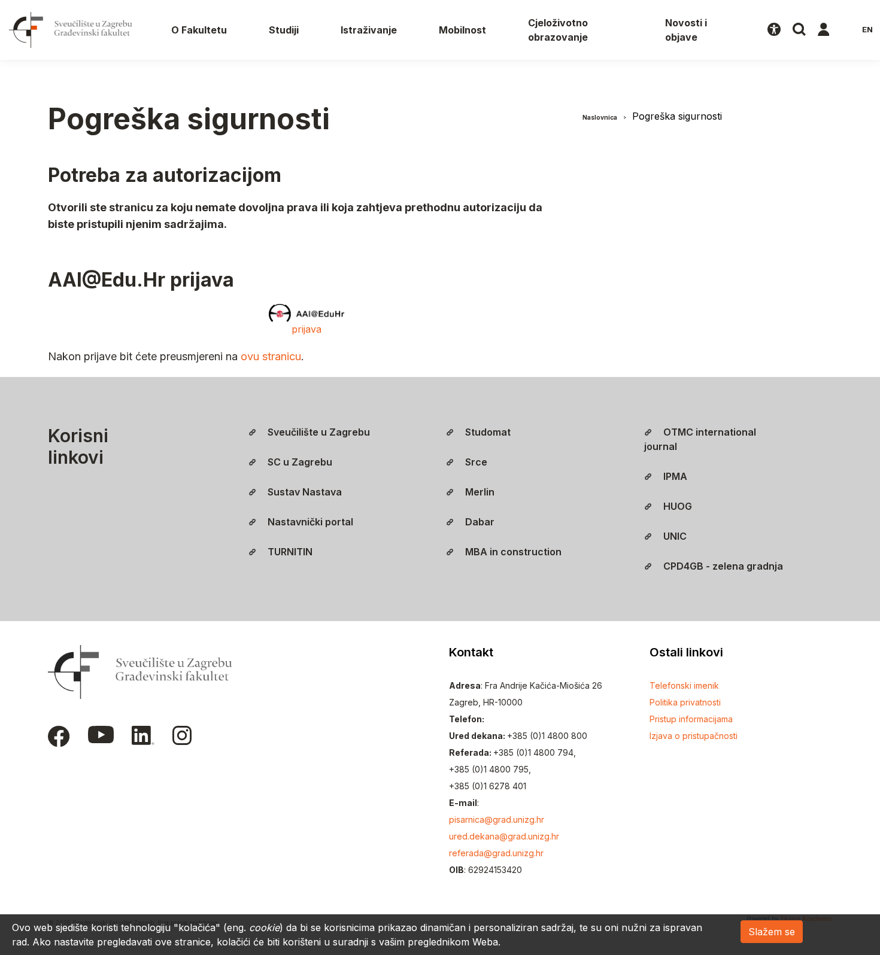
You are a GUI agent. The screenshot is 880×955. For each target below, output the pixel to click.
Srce (475, 462)
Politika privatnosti (685, 702)
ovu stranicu (271, 356)
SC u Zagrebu (298, 462)
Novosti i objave (686, 30)
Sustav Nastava (303, 492)
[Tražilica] (799, 30)
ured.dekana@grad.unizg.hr (504, 836)
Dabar (478, 522)
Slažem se (771, 932)
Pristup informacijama (691, 719)
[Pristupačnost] (774, 30)
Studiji (284, 30)
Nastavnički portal (309, 522)
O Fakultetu (199, 30)
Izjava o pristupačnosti (694, 736)
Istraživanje (369, 30)
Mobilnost (462, 30)
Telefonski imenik (684, 685)
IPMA (674, 476)
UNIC (674, 536)
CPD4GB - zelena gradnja (722, 566)
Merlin (478, 492)
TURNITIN (288, 552)
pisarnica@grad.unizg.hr (496, 819)
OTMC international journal (700, 439)
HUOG (676, 506)
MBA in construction (512, 552)
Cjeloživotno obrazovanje (558, 30)
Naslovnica (599, 117)
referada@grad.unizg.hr (496, 853)
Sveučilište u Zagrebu (317, 432)
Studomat (487, 432)
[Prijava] (824, 30)
